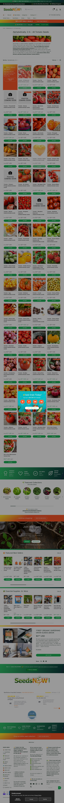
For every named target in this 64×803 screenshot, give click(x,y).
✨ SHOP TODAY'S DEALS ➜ (32, 408)
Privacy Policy (37, 795)
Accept (31, 799)
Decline (45, 799)
